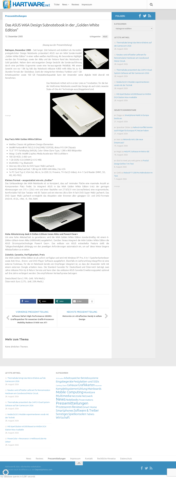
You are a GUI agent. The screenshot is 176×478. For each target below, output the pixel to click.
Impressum (87, 4)
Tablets (90, 414)
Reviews (75, 4)
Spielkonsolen (77, 414)
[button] (28, 301)
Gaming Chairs (61, 385)
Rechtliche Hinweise (106, 458)
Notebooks (72, 399)
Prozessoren (64, 406)
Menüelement (27, 4)
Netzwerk (87, 396)
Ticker (57, 4)
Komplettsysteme (66, 388)
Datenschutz (126, 458)
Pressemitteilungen (16, 16)
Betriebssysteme (89, 378)
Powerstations (86, 400)
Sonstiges (62, 414)
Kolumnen (98, 385)
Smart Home (90, 407)
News (64, 4)
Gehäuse (72, 385)
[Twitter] (145, 16)
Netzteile (77, 396)
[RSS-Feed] (150, 16)
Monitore (89, 392)
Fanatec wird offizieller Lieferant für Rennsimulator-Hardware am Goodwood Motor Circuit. (131, 58)
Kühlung (82, 388)
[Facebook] (140, 16)
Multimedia (63, 395)
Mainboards (94, 388)
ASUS (105, 37)
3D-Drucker (59, 378)
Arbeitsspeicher (72, 378)
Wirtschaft (63, 417)
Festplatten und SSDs (86, 381)
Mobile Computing (69, 392)
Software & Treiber (86, 410)
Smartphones (64, 410)
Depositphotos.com (43, 469)
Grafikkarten (86, 385)
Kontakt (89, 458)
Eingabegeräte (64, 381)
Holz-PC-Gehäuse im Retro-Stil (136, 151)
